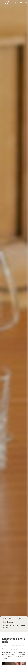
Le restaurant (12, 618)
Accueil (5, 618)
